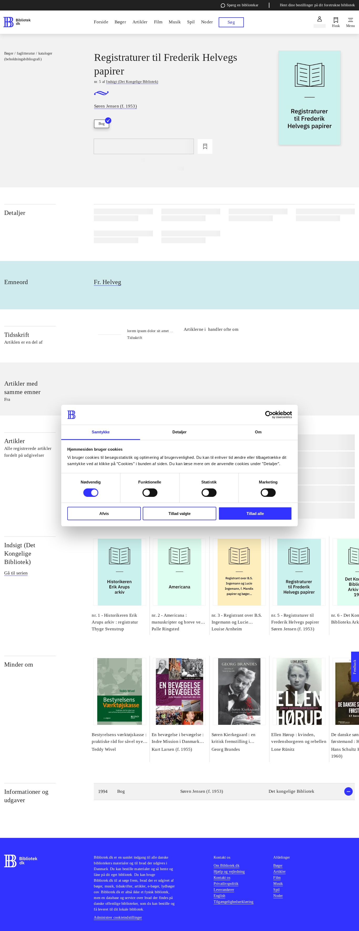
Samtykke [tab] (101, 432)
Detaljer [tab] (179, 432)
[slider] (309, 98)
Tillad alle (255, 513)
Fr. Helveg (107, 282)
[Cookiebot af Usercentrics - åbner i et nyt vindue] (269, 415)
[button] (224, 791)
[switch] (149, 492)
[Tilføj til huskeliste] (205, 146)
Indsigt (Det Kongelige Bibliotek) (19, 553)
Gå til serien (16, 573)
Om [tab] (258, 432)
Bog (102, 124)
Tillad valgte (179, 513)
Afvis (104, 513)
